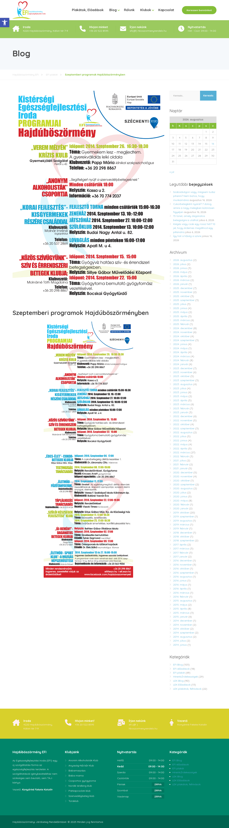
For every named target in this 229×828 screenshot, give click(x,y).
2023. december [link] (183, 368)
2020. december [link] (183, 472)
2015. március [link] (181, 612)
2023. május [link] (180, 396)
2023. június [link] (180, 392)
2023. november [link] (182, 372)
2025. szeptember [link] (183, 300)
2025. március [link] (181, 320)
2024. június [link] (180, 344)
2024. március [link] (181, 356)
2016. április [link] (180, 588)
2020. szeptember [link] (184, 484)
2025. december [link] (183, 288)
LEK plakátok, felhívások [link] (187, 688)
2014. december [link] (182, 620)
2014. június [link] (180, 644)
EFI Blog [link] (178, 664)
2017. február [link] (180, 552)
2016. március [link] (181, 592)
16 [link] (213, 143)
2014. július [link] (179, 640)
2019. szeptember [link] (183, 516)
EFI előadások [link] (181, 668)
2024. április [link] (180, 352)
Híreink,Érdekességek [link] (185, 676)
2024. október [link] (181, 336)
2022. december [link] (183, 416)
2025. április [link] (180, 316)
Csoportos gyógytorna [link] (82, 780)
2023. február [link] (181, 408)
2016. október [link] (181, 568)
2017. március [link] (181, 548)
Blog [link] (113, 10)
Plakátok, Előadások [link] (88, 10)
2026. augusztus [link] (182, 260)
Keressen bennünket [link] (199, 10)
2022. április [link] (180, 448)
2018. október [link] (181, 536)
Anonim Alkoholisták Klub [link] (83, 760)
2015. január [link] (180, 616)
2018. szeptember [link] (183, 540)
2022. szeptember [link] (183, 428)
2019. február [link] (180, 528)
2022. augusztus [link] (183, 432)
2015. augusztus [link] (182, 600)
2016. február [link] (180, 596)
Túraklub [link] (74, 801)
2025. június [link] (180, 308)
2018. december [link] (182, 532)
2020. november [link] (183, 476)
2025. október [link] (181, 296)
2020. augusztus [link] (183, 488)
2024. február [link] (181, 360)
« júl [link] (172, 172)
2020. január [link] (180, 508)
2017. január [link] (180, 556)
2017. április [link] (180, 544)
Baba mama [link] (76, 775)
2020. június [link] (180, 496)
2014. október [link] (181, 628)
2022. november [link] (182, 420)
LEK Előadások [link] (182, 684)
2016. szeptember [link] (183, 572)
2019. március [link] (181, 524)
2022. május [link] (180, 444)
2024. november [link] (182, 332)
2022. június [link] (180, 440)
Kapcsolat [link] (166, 10)
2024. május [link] (180, 348)
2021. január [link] (180, 468)
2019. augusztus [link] (182, 520)
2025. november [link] (182, 292)
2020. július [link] (179, 492)
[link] (4, 22)
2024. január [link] (180, 364)
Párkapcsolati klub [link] (80, 790)
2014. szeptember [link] (183, 632)
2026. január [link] (180, 284)
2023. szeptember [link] (183, 380)
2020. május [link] (180, 500)
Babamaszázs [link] (77, 770)
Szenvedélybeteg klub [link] (81, 796)
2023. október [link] (181, 376)
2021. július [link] (179, 460)
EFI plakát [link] (179, 672)
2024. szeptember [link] (183, 340)
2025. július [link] (179, 304)
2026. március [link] (181, 280)
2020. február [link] (181, 504)
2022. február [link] (181, 456)
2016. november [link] (182, 564)
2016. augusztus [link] (182, 576)
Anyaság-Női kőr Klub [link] (81, 765)
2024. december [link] (183, 328)
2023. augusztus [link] (183, 384)
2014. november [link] (182, 624)
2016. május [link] (180, 584)
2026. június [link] (180, 268)
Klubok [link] (145, 10)
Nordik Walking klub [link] (80, 785)
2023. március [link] (181, 404)
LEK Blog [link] (178, 680)
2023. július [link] (179, 388)
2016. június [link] (180, 580)
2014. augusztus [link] (182, 636)
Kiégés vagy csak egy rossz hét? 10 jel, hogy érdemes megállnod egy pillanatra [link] (194, 228)
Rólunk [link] (129, 10)
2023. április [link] (180, 400)
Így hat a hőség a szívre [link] (187, 236)
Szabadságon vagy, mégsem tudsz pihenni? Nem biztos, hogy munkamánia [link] (194, 196)
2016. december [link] (182, 560)
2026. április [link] (180, 276)
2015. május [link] (180, 604)
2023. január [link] (180, 412)
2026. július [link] (179, 264)
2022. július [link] (179, 436)
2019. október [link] (181, 512)
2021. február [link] (181, 464)
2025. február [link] (181, 324)
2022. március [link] (181, 452)
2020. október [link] (181, 480)
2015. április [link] (180, 608)
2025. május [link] (180, 312)
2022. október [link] (181, 424)
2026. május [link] (180, 272)
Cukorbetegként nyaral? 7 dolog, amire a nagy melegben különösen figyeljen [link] (193, 208)
